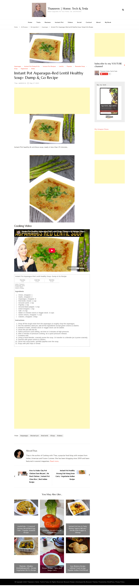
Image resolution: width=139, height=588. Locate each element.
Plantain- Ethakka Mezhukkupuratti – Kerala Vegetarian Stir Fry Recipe (26, 568)
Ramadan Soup (80, 66)
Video (33, 68)
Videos (70, 22)
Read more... (54, 461)
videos (60, 436)
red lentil (45, 436)
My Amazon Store (101, 129)
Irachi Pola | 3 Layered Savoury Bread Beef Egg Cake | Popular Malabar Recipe (26, 529)
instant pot (35, 436)
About (98, 22)
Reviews (48, 22)
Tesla (38, 22)
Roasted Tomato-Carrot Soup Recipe (52, 531)
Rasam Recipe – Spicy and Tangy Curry (52, 569)
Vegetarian (24, 68)
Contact (89, 22)
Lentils (61, 66)
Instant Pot (59, 22)
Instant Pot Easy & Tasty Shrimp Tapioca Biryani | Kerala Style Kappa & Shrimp (78, 529)
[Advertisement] (52, 101)
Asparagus (17, 66)
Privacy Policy (119, 582)
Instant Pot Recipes (49, 66)
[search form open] (123, 10)
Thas (16, 83)
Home (30, 22)
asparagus (24, 436)
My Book (108, 22)
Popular (69, 66)
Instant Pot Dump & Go (32, 66)
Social (79, 22)
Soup (15, 68)
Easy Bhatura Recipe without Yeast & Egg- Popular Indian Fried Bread (78, 568)
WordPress (111, 582)
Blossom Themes (92, 582)
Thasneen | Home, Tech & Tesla (68, 8)
